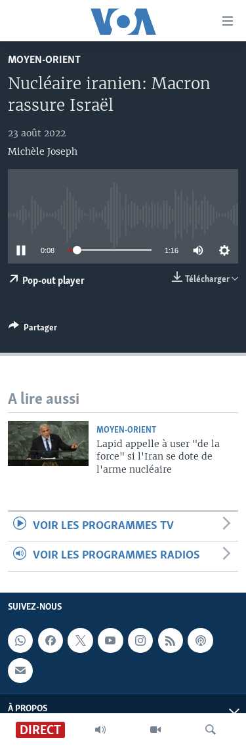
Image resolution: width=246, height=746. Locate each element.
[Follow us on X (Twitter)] (80, 640)
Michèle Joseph (42, 151)
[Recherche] (210, 729)
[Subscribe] (20, 670)
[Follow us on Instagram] (140, 640)
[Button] (33, 329)
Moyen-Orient (44, 60)
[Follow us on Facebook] (50, 640)
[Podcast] (200, 640)
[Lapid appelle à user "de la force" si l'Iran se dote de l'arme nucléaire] (48, 443)
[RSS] (170, 640)
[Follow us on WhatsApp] (20, 640)
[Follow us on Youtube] (110, 640)
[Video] (155, 729)
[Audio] (100, 729)
